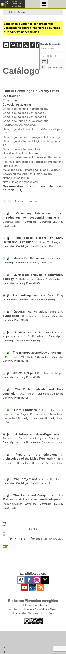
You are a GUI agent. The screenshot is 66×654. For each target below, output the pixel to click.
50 (50, 538)
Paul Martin (54, 258)
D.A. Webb (9, 418)
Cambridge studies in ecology (22, 149)
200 (60, 538)
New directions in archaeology (22, 153)
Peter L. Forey (55, 295)
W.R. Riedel (27, 357)
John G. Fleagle (49, 242)
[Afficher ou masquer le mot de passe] (44, 61)
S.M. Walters (55, 414)
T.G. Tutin (48, 410)
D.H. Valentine (37, 414)
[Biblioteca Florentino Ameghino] (12, 4)
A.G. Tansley (27, 393)
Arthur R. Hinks (51, 479)
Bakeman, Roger (12, 221)
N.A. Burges (21, 414)
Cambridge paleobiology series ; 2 (24, 113)
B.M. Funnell (10, 357)
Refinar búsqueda (25, 201)
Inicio (10, 12)
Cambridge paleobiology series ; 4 (24, 117)
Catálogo (21, 71)
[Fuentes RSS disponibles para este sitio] (33, 546)
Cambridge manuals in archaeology (25, 108)
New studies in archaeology (20, 182)
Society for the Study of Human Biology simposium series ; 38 (27, 176)
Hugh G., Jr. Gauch (31, 279)
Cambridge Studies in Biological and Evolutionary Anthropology (26, 123)
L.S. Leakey (41, 373)
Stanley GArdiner (12, 503)
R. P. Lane (28, 316)
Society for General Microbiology (23, 438)
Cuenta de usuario (50, 44)
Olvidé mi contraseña (53, 67)
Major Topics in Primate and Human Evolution (31, 169)
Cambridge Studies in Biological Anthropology (32, 137)
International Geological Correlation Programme (33, 157)
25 (46, 538)
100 (54, 538)
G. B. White (35, 336)
